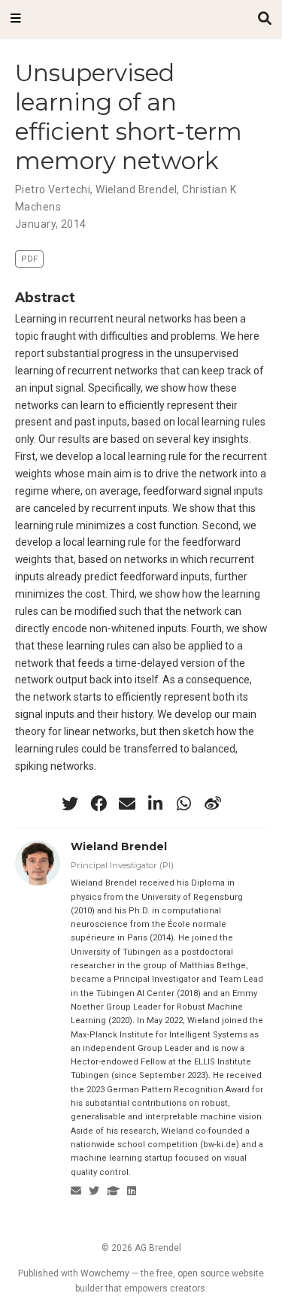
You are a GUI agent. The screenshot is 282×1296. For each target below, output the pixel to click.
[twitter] (70, 803)
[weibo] (213, 803)
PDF (29, 259)
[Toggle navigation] (16, 19)
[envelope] (127, 803)
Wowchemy (104, 1273)
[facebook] (98, 803)
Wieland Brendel (136, 189)
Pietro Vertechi (52, 189)
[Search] (264, 19)
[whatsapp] (184, 803)
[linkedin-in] (155, 803)
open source (203, 1273)
